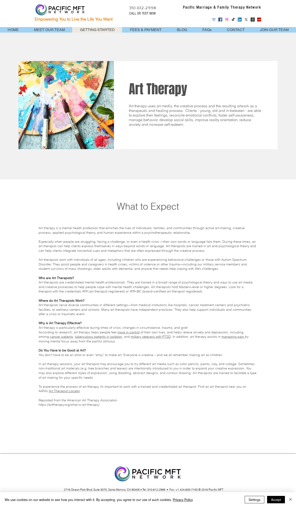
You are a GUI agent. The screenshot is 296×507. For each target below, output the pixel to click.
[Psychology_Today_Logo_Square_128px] (214, 20)
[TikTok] (233, 20)
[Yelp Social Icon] (259, 20)
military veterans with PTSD (151, 337)
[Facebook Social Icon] (220, 20)
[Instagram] (227, 20)
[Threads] (253, 20)
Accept (276, 499)
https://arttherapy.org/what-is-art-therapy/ (69, 405)
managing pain (233, 337)
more (121, 332)
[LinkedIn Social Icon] (240, 20)
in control (133, 332)
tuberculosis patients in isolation (98, 337)
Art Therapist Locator (64, 391)
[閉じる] (290, 499)
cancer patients (61, 337)
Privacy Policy (183, 499)
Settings (254, 499)
